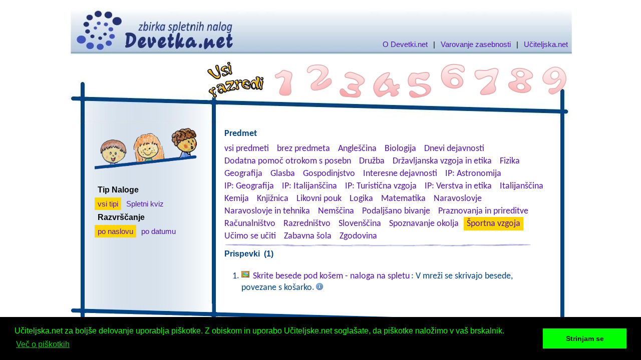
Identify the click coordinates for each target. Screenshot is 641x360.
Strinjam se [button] (585, 338)
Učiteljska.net (546, 44)
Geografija (243, 173)
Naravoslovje (458, 199)
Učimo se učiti (250, 236)
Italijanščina (521, 186)
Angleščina (357, 149)
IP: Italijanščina (309, 186)
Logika (361, 199)
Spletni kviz (145, 204)
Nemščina (336, 211)
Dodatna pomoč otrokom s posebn (287, 161)
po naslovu (115, 231)
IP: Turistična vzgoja (381, 186)
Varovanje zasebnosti (476, 44)
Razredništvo (307, 223)
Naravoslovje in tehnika (267, 211)
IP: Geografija (249, 186)
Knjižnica (272, 199)
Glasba (282, 173)
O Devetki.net (405, 44)
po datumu (158, 231)
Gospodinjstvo (329, 173)
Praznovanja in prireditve (483, 211)
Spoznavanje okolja (424, 223)
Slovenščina (360, 223)
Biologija (400, 149)
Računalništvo (249, 223)
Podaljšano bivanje (396, 211)
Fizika (510, 161)
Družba (372, 161)
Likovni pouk (319, 199)
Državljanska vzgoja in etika (442, 161)
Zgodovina (358, 236)
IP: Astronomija (473, 173)
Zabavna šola (308, 236)
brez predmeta (303, 149)
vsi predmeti (246, 149)
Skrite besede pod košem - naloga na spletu (331, 276)
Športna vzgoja (493, 223)
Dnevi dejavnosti (454, 149)
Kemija (236, 199)
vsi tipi (108, 204)
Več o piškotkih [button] (43, 344)
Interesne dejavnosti (400, 173)
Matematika (403, 199)
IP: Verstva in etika (458, 186)
